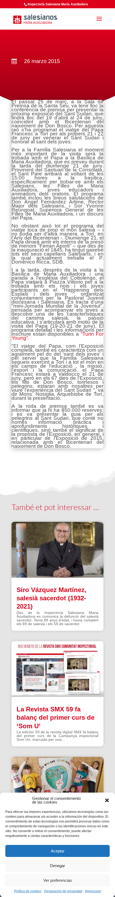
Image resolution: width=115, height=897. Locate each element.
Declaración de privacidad (63, 891)
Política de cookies (27, 891)
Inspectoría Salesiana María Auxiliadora (58, 4)
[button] (107, 800)
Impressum (93, 891)
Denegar (57, 865)
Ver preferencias (57, 880)
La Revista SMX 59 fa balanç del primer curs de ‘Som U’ (55, 717)
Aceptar (57, 851)
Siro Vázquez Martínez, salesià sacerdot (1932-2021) (51, 598)
